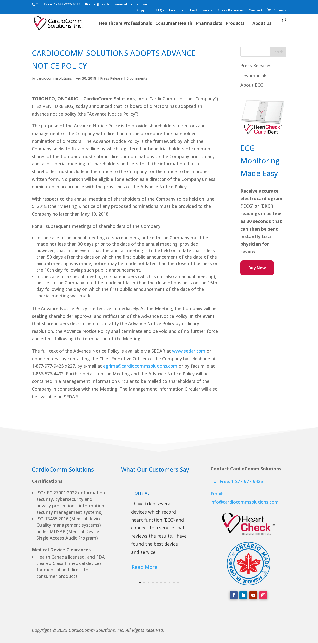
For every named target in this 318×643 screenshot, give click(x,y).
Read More (144, 567)
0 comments (137, 78)
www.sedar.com (188, 351)
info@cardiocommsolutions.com (244, 502)
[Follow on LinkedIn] (243, 595)
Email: (217, 494)
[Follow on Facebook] (234, 595)
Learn (174, 10)
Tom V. (140, 492)
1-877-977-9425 (67, 4)
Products (235, 23)
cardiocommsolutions (54, 78)
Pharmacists (209, 23)
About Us (261, 23)
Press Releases (230, 10)
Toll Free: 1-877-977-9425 (237, 481)
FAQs (160, 10)
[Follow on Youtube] (253, 595)
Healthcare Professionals (125, 23)
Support (143, 10)
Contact (256, 10)
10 (178, 582)
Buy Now (257, 268)
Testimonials (201, 10)
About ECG (251, 85)
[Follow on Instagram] (263, 595)
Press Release (111, 78)
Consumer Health (173, 23)
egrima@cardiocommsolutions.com (140, 366)
